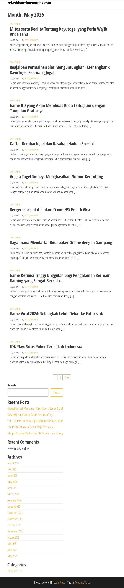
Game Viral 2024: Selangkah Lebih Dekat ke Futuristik (56, 313)
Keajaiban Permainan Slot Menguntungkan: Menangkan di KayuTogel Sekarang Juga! (61, 70)
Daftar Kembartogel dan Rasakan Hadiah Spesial (52, 144)
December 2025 (15, 513)
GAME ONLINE (15, 24)
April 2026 (12, 488)
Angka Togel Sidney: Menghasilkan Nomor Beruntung (56, 176)
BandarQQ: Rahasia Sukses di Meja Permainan (30, 427)
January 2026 (14, 506)
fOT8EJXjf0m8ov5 (31, 40)
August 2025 (13, 537)
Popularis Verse (82, 582)
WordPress (59, 582)
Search (12, 385)
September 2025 (15, 531)
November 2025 (15, 519)
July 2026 (12, 469)
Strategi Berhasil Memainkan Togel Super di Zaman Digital (35, 408)
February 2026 (14, 500)
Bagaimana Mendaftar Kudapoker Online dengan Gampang (61, 242)
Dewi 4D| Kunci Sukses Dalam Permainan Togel (31, 415)
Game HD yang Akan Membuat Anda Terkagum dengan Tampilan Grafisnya (57, 108)
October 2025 (14, 525)
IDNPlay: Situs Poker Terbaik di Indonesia (46, 346)
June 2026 (12, 475)
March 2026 (13, 494)
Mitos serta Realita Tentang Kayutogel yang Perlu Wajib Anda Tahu (58, 31)
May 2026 (12, 482)
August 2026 (13, 463)
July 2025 (12, 544)
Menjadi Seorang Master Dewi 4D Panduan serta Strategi (35, 433)
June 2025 (12, 550)
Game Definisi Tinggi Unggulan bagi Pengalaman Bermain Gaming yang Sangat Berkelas (60, 278)
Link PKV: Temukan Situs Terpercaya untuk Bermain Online (35, 421)
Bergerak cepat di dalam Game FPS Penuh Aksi (50, 209)
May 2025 (12, 556)
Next (67, 377)
